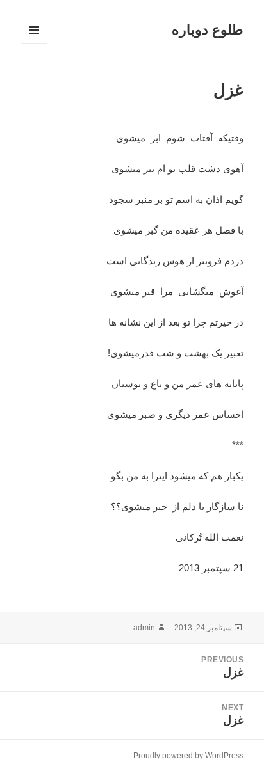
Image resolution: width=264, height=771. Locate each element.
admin (144, 627)
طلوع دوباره (207, 30)
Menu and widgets (34, 43)
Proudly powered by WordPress (188, 755)
